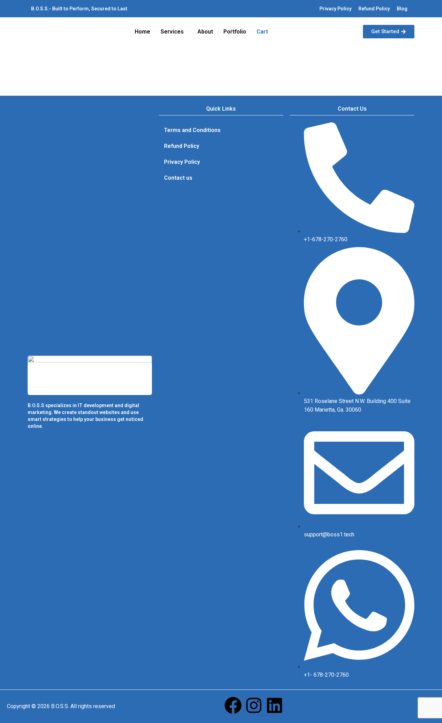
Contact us (178, 178)
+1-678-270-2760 (325, 239)
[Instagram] (253, 705)
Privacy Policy (335, 8)
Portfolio (234, 31)
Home (142, 31)
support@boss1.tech (329, 534)
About (205, 31)
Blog (402, 8)
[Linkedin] (274, 705)
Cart (262, 31)
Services (172, 31)
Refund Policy (374, 8)
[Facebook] (233, 705)
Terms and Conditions (192, 130)
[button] (173, 32)
